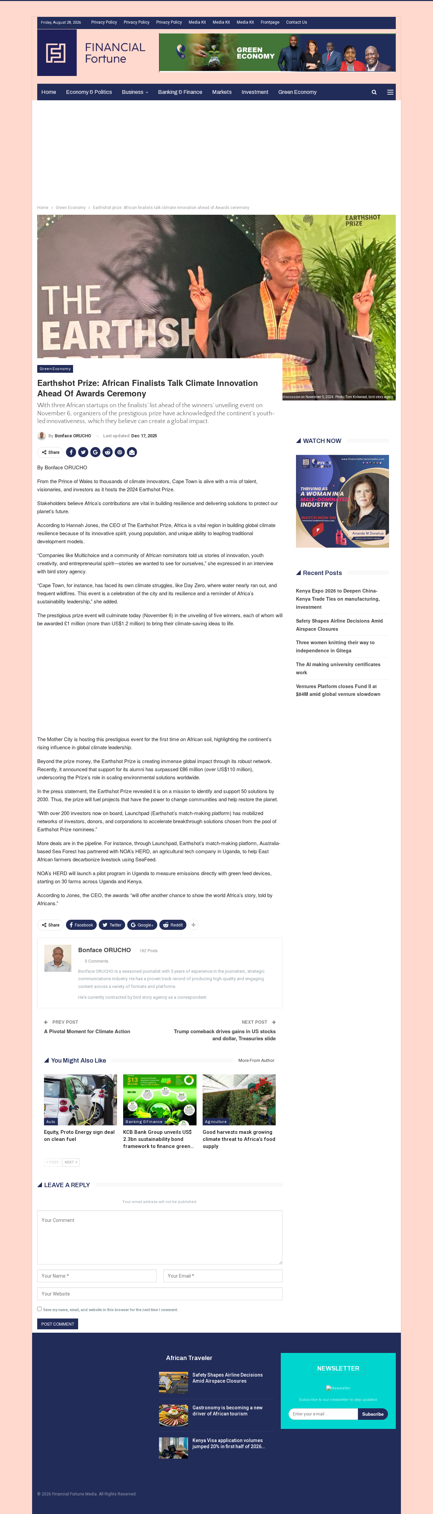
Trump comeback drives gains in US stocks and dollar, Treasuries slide (225, 1034)
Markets (222, 92)
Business (132, 92)
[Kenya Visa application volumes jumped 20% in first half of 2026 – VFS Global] (173, 1448)
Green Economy (297, 92)
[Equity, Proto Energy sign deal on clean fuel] (80, 1099)
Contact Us (296, 22)
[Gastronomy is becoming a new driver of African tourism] (173, 1415)
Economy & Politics (89, 92)
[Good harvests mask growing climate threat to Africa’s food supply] (239, 1099)
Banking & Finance (180, 92)
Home (48, 92)
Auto (50, 1122)
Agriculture (216, 1122)
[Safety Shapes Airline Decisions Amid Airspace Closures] (173, 1382)
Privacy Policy (104, 22)
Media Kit (197, 22)
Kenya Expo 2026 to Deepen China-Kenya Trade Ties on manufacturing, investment (338, 598)
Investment (255, 92)
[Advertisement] (216, 151)
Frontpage (270, 22)
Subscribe (373, 1414)
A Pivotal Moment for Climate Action (87, 1031)
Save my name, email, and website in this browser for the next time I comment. (110, 1310)
